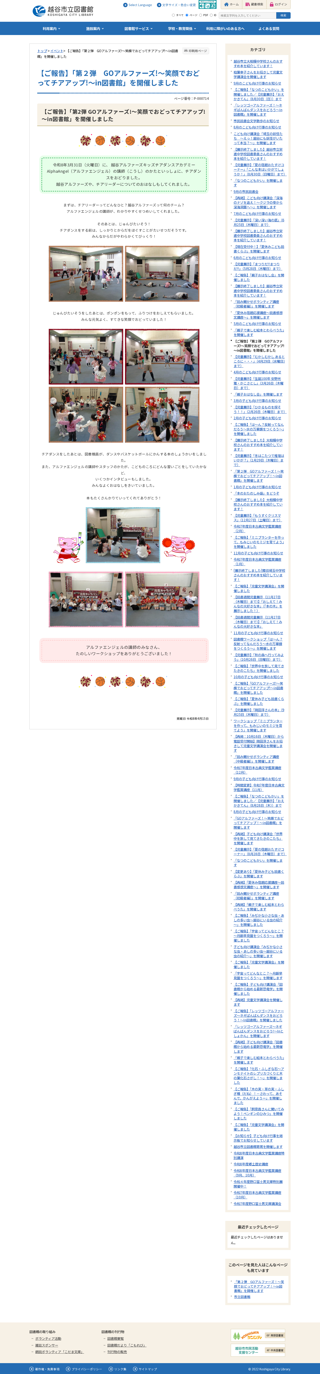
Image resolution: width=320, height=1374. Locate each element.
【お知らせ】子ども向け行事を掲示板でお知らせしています (258, 1138)
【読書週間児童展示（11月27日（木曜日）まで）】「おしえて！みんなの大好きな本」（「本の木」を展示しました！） (258, 603)
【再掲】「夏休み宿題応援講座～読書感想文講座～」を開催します (259, 884)
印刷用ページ (198, 51)
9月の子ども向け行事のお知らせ (257, 778)
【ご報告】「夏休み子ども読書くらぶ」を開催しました (259, 701)
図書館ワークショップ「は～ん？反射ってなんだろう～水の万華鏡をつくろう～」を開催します (258, 644)
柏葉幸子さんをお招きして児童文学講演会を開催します (258, 74)
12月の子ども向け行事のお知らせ (258, 553)
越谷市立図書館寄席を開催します (258, 1146)
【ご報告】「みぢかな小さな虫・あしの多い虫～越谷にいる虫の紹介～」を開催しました (259, 920)
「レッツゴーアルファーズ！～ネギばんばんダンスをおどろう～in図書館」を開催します (258, 110)
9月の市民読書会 (246, 191)
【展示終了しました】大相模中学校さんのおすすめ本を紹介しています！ (258, 445)
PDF (205, 15)
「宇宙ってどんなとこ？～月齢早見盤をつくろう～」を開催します (258, 975)
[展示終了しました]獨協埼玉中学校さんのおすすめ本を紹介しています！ (259, 575)
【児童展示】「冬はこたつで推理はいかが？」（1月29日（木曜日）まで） (259, 460)
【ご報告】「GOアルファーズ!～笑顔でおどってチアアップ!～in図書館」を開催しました (258, 688)
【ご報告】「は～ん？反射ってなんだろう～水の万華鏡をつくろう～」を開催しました (259, 429)
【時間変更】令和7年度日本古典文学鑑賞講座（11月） (259, 787)
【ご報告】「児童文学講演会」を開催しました (259, 588)
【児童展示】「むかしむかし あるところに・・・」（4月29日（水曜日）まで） (259, 361)
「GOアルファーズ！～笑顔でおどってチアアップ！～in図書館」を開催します (259, 823)
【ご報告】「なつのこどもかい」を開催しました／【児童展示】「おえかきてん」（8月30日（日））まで (259, 94)
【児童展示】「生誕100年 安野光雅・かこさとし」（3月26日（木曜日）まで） (258, 383)
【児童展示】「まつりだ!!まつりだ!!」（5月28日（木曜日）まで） (258, 266)
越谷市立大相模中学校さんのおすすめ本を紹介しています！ (258, 63)
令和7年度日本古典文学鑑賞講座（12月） (257, 770)
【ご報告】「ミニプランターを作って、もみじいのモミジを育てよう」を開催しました (259, 542)
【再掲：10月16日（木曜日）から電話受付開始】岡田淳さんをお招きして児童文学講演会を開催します (259, 743)
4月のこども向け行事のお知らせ (257, 372)
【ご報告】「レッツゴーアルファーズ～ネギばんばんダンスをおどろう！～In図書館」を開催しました (259, 1015)
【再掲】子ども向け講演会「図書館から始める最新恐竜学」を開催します (258, 1046)
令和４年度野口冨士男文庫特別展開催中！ (258, 1183)
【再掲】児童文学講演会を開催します (258, 1002)
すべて (180, 15)
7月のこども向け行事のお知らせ (257, 213)
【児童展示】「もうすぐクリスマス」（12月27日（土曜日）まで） (258, 517)
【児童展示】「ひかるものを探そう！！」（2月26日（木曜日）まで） (260, 409)
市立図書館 (242, 1296)
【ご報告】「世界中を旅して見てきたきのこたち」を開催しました (259, 668)
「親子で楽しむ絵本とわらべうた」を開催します (259, 332)
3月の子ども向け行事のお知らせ (257, 400)
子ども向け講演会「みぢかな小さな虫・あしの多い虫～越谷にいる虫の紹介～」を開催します (258, 951)
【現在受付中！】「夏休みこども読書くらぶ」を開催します (259, 248)
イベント (56, 50)
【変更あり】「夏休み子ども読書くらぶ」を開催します (259, 873)
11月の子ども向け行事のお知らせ (258, 632)
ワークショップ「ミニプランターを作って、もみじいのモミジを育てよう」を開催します (258, 725)
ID (215, 15)
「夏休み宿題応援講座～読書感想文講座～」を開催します (258, 315)
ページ (193, 15)
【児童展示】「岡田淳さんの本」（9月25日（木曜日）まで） (259, 712)
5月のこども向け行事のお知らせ (257, 323)
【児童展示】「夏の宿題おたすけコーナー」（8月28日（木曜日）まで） (260, 851)
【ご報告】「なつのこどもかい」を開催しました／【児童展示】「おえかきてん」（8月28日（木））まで (259, 801)
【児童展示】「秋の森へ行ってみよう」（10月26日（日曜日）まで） (259, 657)
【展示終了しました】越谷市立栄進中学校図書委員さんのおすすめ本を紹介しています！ (258, 154)
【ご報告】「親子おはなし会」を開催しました (259, 277)
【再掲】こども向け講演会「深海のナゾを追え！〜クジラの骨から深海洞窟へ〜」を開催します (258, 202)
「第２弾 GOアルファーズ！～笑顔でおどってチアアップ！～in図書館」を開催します (259, 476)
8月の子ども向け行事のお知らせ (257, 811)
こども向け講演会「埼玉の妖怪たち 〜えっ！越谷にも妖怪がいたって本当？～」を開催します (258, 138)
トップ (42, 50)
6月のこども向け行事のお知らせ (257, 257)
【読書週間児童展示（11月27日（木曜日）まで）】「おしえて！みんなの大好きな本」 (258, 622)
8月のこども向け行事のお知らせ (257, 127)
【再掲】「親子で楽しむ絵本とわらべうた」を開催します (259, 906)
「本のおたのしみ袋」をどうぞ (256, 493)
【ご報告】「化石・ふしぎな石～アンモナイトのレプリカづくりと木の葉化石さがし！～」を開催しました (259, 1075)
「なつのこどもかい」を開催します (258, 182)
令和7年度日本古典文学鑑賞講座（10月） (257, 1194)
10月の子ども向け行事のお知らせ (258, 676)
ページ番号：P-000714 (191, 98)
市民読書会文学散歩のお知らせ (256, 120)
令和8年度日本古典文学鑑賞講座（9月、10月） (257, 1172)
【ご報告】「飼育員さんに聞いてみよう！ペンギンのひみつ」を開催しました (259, 1113)
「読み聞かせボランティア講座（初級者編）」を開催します (256, 303)
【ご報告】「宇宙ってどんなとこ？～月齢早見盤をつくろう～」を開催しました (259, 935)
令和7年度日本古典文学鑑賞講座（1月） (257, 561)
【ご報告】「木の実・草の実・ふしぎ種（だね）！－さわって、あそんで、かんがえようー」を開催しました (259, 1095)
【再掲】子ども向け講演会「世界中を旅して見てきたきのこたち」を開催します (258, 838)
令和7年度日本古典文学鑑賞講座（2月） (257, 528)
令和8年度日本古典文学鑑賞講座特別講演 (259, 1155)
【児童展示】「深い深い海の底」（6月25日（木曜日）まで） (259, 222)
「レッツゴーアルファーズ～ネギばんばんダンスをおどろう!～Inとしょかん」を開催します (258, 1031)
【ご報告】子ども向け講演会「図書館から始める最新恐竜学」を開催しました (258, 989)
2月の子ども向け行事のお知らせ (257, 417)
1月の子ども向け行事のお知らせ (257, 486)
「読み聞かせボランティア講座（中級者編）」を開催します (256, 758)
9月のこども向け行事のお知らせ (257, 83)
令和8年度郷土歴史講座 (251, 1163)
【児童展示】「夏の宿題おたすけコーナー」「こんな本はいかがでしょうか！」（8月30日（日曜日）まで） (260, 169)
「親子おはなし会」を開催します (258, 394)
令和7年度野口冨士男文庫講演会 (257, 1203)
